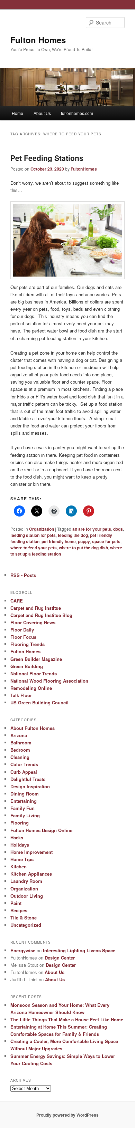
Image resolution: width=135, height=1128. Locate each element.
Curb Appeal (23, 772)
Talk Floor (21, 695)
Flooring (19, 822)
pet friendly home (59, 541)
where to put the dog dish (83, 547)
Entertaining (23, 801)
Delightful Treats (27, 779)
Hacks (16, 837)
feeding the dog (73, 535)
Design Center (60, 957)
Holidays (19, 844)
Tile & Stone (23, 917)
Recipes (18, 910)
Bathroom (21, 742)
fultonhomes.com (77, 113)
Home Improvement (31, 852)
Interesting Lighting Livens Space (79, 950)
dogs (118, 529)
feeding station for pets (33, 535)
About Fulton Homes (32, 728)
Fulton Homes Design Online (41, 830)
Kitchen (18, 866)
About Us (42, 113)
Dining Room (24, 793)
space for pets (106, 541)
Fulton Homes (38, 40)
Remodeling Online (31, 688)
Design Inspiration (30, 786)
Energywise (22, 950)
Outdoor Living (26, 896)
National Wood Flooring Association (49, 680)
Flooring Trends (27, 644)
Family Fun (22, 808)
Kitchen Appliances (31, 873)
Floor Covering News (32, 622)
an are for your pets (91, 529)
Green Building (26, 666)
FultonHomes (84, 169)
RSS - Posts (23, 575)
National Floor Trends (33, 673)
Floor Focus (23, 637)
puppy (84, 541)
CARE (16, 600)
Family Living (25, 815)
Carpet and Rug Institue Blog (41, 615)
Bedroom (20, 749)
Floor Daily (22, 629)
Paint (15, 903)
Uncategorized (25, 925)
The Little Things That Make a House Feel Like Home (66, 1019)
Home (17, 113)
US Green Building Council (39, 702)
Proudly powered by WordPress (67, 1115)
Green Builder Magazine (36, 659)
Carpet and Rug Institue (35, 608)
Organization (41, 529)
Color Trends (24, 764)
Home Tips (22, 859)
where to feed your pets (33, 547)
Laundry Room (26, 881)
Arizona (18, 735)
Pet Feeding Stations (46, 158)
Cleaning (19, 757)
